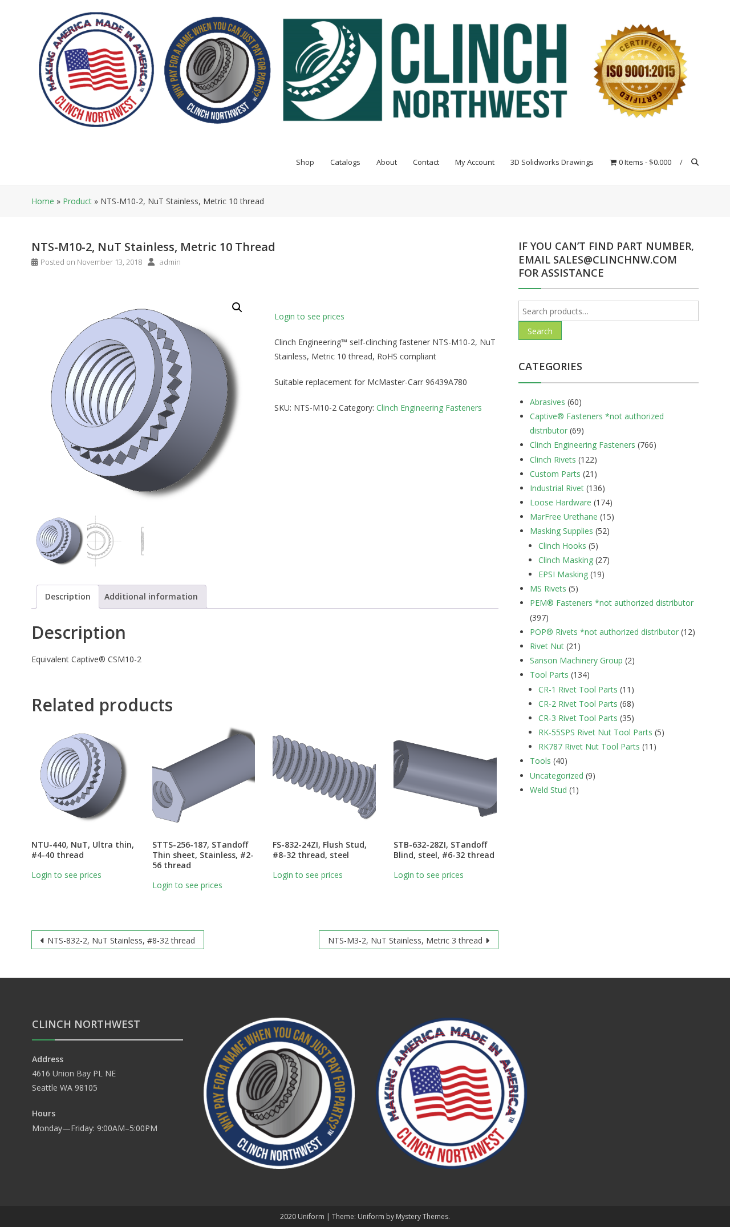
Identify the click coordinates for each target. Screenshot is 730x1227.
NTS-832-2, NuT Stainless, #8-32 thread (121, 940)
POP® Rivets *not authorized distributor (604, 631)
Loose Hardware (560, 502)
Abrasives (547, 401)
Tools (540, 760)
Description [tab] (68, 596)
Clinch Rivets (553, 459)
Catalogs (345, 162)
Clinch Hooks (562, 545)
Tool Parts (549, 674)
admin (170, 262)
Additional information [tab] (151, 596)
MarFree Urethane (564, 516)
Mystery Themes (422, 1216)
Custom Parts (555, 473)
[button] (237, 307)
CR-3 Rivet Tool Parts (578, 717)
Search (540, 331)
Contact (426, 162)
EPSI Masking (563, 574)
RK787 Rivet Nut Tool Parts (589, 746)
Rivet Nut (547, 646)
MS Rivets (548, 588)
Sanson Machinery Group (576, 660)
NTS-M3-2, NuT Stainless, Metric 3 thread (405, 940)
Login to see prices (309, 316)
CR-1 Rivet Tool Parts (578, 689)
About (386, 162)
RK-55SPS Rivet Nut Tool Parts (595, 732)
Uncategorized (556, 775)
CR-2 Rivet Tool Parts (578, 703)
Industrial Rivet (557, 488)
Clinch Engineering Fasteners (429, 407)
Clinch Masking (565, 559)
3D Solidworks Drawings (552, 162)
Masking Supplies (561, 530)
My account (474, 162)
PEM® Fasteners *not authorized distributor (612, 602)
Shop (305, 162)
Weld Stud (548, 789)
